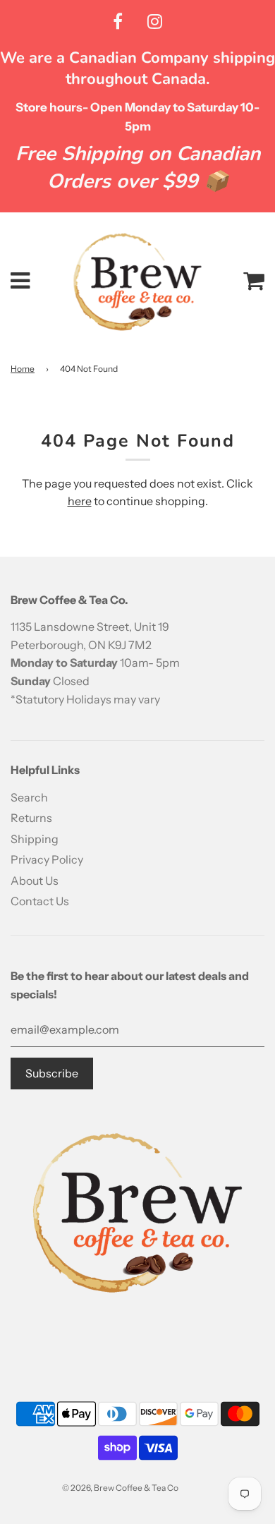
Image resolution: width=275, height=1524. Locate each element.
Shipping (35, 839)
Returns (31, 818)
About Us (35, 880)
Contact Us (40, 901)
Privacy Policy (47, 859)
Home (23, 368)
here (80, 501)
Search (29, 797)
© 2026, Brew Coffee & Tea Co (120, 1487)
